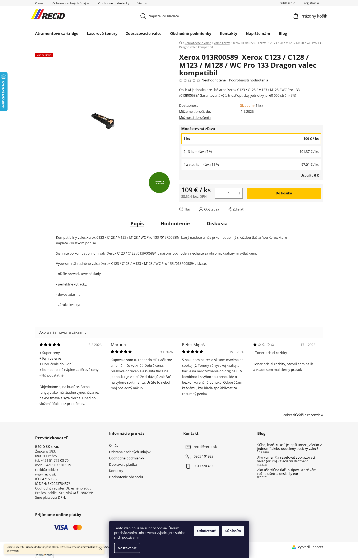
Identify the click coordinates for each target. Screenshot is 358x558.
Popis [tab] (137, 223)
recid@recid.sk (205, 447)
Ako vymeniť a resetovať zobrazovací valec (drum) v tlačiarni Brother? (286, 459)
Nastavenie (127, 548)
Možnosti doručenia (195, 117)
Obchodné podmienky (113, 3)
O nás (39, 3)
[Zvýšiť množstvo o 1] (239, 193)
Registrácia (311, 3)
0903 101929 (203, 456)
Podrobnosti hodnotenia (248, 80)
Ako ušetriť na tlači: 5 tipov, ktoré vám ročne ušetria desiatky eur (286, 472)
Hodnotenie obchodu (126, 477)
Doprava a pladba (123, 464)
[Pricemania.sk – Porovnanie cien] (44, 554)
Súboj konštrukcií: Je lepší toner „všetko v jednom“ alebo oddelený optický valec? (289, 446)
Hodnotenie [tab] (175, 223)
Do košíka (284, 193)
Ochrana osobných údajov (70, 3)
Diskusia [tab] (217, 223)
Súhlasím (233, 531)
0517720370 (203, 466)
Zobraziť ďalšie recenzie (302, 415)
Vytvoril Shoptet (310, 547)
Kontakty (116, 470)
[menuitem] (57, 33)
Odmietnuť (206, 531)
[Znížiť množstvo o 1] (218, 193)
